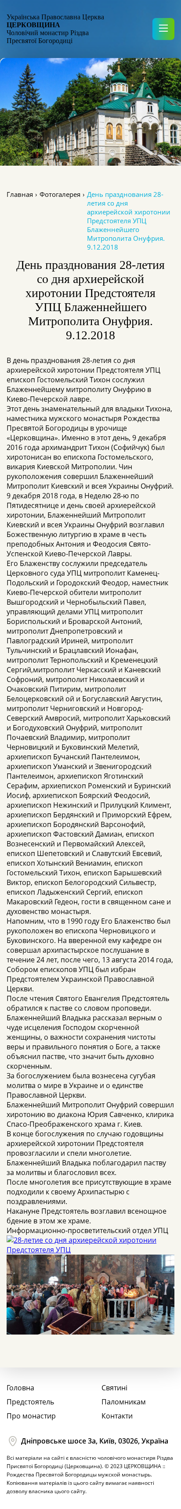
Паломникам (123, 1402)
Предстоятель (30, 1402)
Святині (114, 1388)
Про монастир (31, 1416)
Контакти (117, 1416)
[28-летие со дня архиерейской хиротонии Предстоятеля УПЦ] (90, 1250)
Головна (20, 1388)
